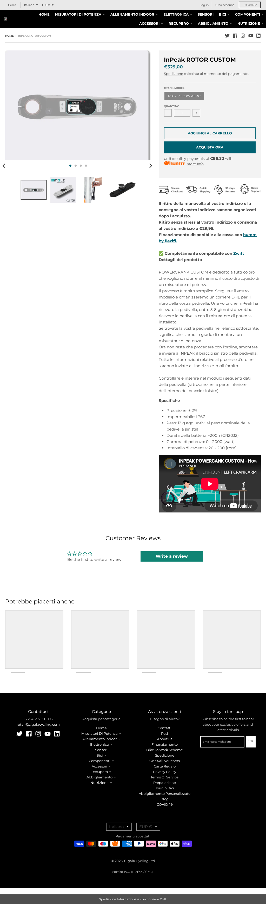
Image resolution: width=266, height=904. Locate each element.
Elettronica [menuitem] (176, 14)
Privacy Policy (164, 772)
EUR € (46, 5)
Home (9, 35)
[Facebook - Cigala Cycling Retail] (235, 35)
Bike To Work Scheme (164, 750)
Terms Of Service (164, 777)
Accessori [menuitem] (149, 23)
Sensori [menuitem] (206, 14)
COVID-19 (165, 804)
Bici (99, 755)
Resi (164, 733)
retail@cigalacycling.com (38, 724)
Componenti (99, 761)
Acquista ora (209, 147)
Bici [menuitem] (222, 14)
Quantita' (171, 106)
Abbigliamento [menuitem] (213, 23)
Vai (251, 741)
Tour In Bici (164, 788)
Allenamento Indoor (99, 739)
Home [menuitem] (44, 14)
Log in (204, 5)
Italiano (29, 5)
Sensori (101, 750)
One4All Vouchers (164, 761)
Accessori (99, 766)
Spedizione (173, 73)
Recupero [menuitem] (179, 23)
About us (164, 739)
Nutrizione (99, 783)
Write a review (172, 556)
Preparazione (164, 783)
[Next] (150, 165)
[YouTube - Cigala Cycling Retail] (250, 35)
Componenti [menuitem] (247, 14)
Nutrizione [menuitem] (248, 23)
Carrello (250, 5)
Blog (165, 799)
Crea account (224, 5)
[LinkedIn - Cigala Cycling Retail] (258, 35)
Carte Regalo (165, 766)
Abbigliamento (99, 777)
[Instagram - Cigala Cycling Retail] (243, 35)
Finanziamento (164, 744)
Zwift (238, 253)
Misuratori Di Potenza (99, 733)
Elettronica (99, 744)
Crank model (174, 88)
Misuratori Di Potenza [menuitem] (78, 14)
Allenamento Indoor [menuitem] (132, 14)
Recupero (99, 772)
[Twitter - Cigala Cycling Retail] (227, 35)
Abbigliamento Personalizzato (164, 793)
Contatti (164, 728)
